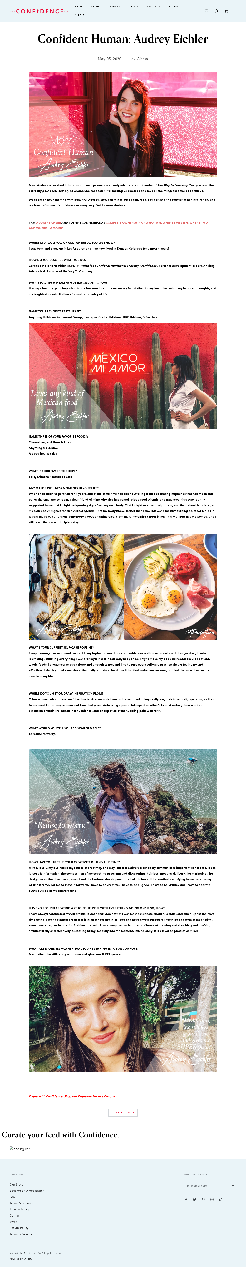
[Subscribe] (234, 1185)
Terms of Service (21, 1234)
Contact (15, 1215)
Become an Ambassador (27, 1190)
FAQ (13, 1196)
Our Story (16, 1184)
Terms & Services (22, 1203)
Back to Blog (125, 1112)
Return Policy (19, 1227)
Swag (13, 1221)
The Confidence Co (30, 1253)
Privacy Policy (19, 1209)
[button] (207, 11)
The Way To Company (172, 185)
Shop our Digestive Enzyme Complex (90, 1096)
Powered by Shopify (21, 1258)
